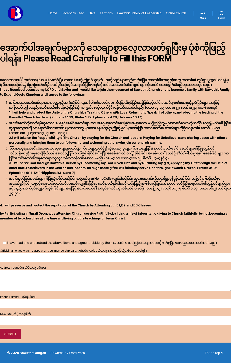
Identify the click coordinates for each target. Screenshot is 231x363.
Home (53, 13)
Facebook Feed (73, 13)
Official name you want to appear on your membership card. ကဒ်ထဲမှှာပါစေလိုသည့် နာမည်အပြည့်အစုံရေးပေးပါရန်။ (73, 250)
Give (92, 13)
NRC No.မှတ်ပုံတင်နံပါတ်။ (16, 314)
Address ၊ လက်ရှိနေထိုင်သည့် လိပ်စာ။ (23, 267)
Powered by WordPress (67, 353)
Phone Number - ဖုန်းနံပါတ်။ (17, 297)
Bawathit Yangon (33, 353)
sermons (106, 13)
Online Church (176, 13)
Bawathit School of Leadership (139, 13)
